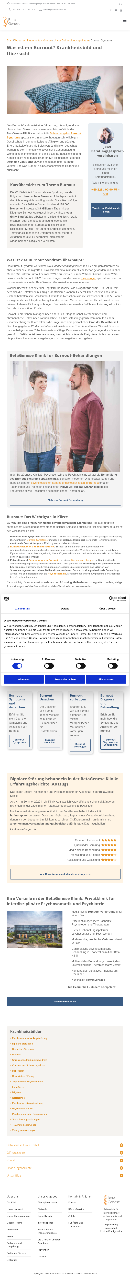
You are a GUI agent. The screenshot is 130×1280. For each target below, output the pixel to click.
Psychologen (88, 278)
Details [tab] (65, 608)
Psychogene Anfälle (22, 1108)
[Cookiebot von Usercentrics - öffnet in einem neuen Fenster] (111, 598)
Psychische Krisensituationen (27, 1103)
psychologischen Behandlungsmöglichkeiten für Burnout (65, 482)
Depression (18, 1070)
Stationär (42, 1209)
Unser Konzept (15, 1209)
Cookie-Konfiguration (111, 1231)
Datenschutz (111, 1228)
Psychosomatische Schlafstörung (30, 1114)
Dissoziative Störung (23, 1076)
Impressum (111, 1224)
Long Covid (18, 1087)
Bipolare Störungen (22, 1043)
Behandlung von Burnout (43, 560)
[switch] (49, 665)
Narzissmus (18, 1097)
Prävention (43, 1249)
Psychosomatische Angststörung (29, 1038)
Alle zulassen (106, 679)
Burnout (16, 1054)
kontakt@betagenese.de (54, 9)
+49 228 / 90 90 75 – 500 (105, 192)
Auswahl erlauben (65, 679)
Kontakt (72, 1202)
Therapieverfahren (48, 1202)
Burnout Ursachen (47, 697)
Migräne (16, 1092)
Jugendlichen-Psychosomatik (27, 1081)
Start (9, 40)
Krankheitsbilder (26, 1031)
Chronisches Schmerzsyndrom (28, 1065)
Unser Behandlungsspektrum (71, 40)
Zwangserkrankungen (24, 1130)
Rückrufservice (76, 1209)
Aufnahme (12, 1229)
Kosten (10, 1236)
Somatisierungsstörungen (26, 1119)
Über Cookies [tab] (107, 608)
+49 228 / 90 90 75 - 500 (24, 9)
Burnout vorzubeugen (82, 560)
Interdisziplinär (45, 1222)
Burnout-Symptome (37, 539)
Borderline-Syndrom (23, 1049)
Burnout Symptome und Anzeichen (17, 701)
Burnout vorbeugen (78, 697)
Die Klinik (12, 1202)
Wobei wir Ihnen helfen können (33, 40)
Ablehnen (23, 679)
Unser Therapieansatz (19, 1216)
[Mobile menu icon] (125, 22)
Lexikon (42, 1256)
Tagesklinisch (45, 1216)
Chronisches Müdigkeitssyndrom (29, 1060)
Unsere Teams (14, 1222)
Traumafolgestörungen (24, 1124)
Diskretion (12, 1260)
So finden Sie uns (16, 1253)
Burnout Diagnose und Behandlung (109, 701)
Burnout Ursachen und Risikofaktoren (32, 546)
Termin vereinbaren (65, 1001)
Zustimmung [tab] (22, 608)
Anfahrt (72, 1216)
